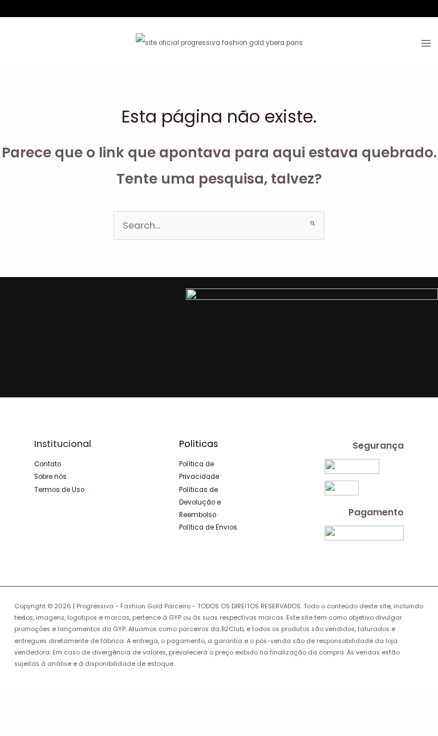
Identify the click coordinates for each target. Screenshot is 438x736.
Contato (47, 464)
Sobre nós (50, 476)
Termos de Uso (59, 489)
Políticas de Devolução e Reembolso (200, 502)
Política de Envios (208, 527)
